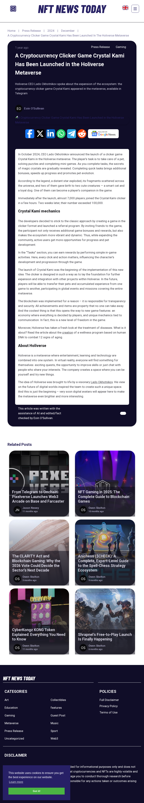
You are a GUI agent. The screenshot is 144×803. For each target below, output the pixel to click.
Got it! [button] (36, 791)
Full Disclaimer (109, 700)
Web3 (54, 738)
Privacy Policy (109, 706)
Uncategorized (14, 738)
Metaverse (11, 723)
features (56, 707)
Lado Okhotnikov (102, 382)
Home (11, 30)
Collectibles (58, 700)
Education (11, 707)
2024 (50, 30)
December (68, 30)
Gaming (121, 47)
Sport (54, 731)
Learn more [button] (16, 781)
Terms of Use (108, 712)
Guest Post (58, 715)
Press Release (31, 30)
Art (7, 700)
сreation (67, 332)
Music (54, 723)
